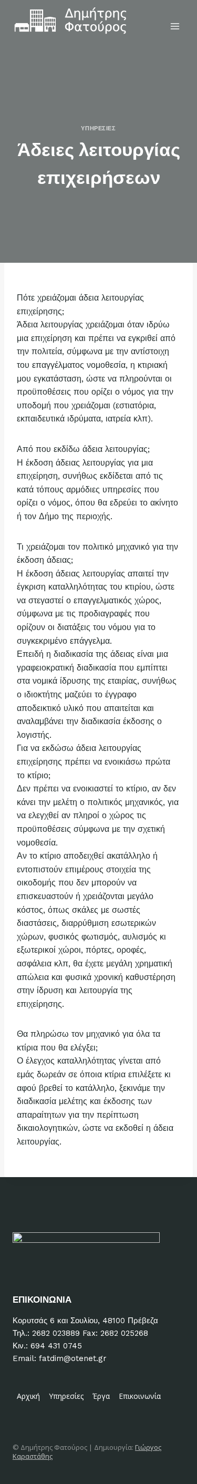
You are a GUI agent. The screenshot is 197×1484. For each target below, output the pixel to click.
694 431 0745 (56, 1346)
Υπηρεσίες (98, 128)
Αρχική (28, 1396)
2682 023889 (56, 1333)
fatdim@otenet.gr (73, 1358)
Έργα (101, 1396)
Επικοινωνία (140, 1396)
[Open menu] (174, 26)
